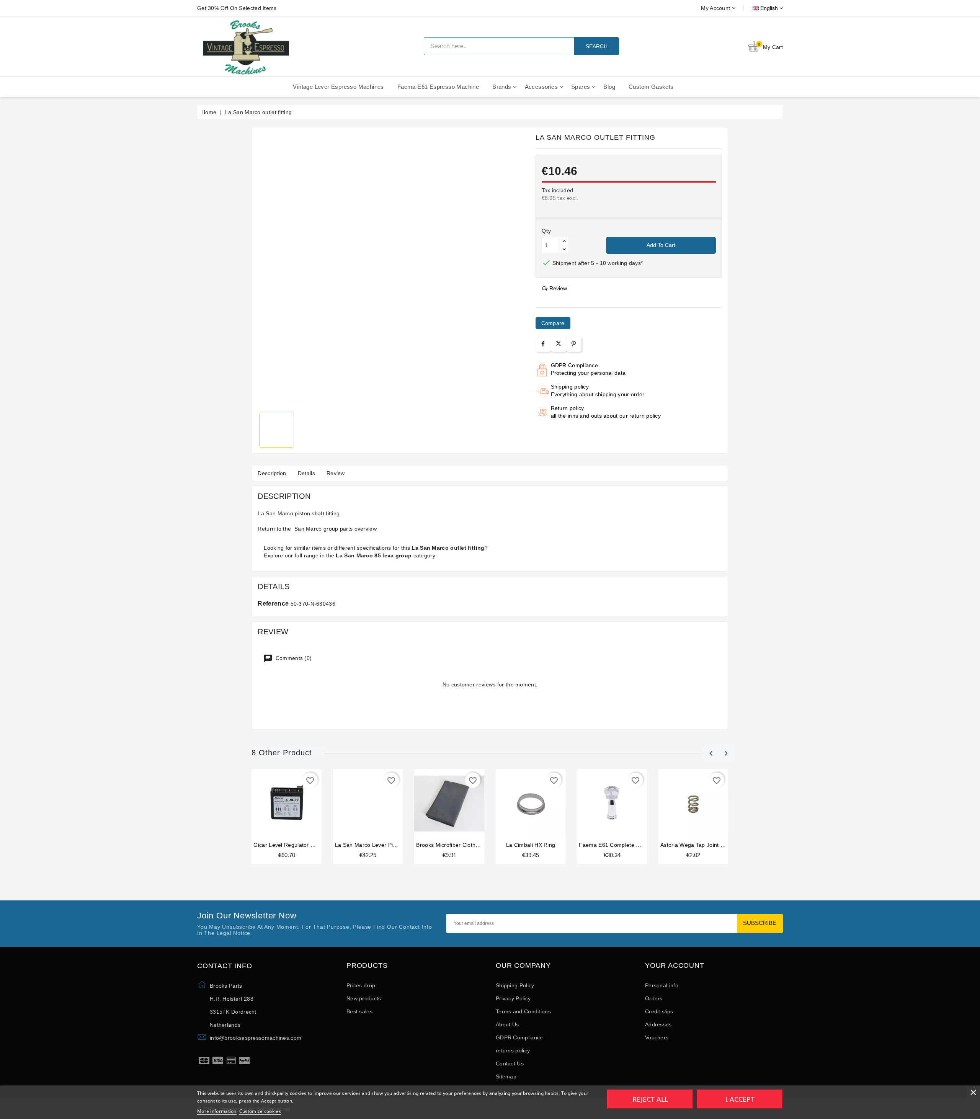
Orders (654, 998)
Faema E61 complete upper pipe (621, 845)
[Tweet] (558, 344)
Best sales (359, 1011)
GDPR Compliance (519, 1037)
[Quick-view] (301, 806)
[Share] (543, 344)
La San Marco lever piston (369, 845)
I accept (740, 1099)
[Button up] (564, 241)
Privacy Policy (513, 998)
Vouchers (656, 1037)
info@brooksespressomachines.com (255, 1038)
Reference (273, 603)
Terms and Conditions (523, 1011)
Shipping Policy (515, 985)
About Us (507, 1024)
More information (217, 1111)
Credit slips (659, 1011)
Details (306, 473)
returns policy (513, 1050)
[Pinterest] (574, 344)
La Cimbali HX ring (530, 845)
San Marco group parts (323, 529)
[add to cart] (272, 806)
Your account (674, 965)
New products (363, 998)
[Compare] (286, 806)
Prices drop (360, 985)
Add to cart (661, 245)
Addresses (658, 1024)
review (558, 288)
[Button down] (564, 249)
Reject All (650, 1099)
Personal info (661, 985)
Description (272, 473)
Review (336, 473)
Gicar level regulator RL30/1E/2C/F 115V (307, 845)
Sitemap (506, 1076)
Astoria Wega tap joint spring (698, 845)
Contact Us (510, 1063)
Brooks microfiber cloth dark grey (459, 845)
